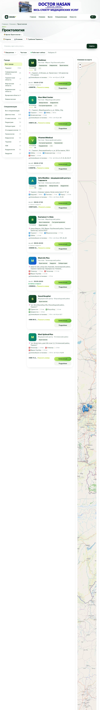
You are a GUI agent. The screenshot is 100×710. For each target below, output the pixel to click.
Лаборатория (62, 263)
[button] (90, 407)
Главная (33, 17)
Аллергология (43, 102)
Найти (91, 46)
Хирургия (53, 263)
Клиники (42, 17)
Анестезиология (44, 222)
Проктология (64, 65)
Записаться (62, 83)
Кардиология (43, 146)
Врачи (50, 17)
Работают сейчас (38, 52)
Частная (23, 52)
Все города (9, 64)
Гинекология (43, 65)
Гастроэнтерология (45, 105)
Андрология (54, 102)
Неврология (53, 65)
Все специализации (12, 110)
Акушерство (43, 185)
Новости (73, 17)
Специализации (61, 17)
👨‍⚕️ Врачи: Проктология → (13, 34)
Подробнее (63, 88)
